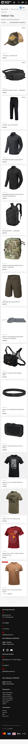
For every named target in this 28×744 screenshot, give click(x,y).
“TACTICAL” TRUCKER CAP (9, 56)
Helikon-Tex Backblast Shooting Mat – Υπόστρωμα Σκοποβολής (13, 337)
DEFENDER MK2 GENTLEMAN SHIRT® (12, 160)
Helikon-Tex (4, 53)
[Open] (14, 2)
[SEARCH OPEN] (19, 2)
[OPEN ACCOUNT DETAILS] (26, 2)
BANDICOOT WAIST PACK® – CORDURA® (13, 90)
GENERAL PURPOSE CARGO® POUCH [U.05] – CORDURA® (12, 266)
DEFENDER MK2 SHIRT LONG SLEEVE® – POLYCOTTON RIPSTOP (13, 195)
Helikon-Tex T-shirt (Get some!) (11, 519)
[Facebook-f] (3, 650)
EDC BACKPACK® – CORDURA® (11, 231)
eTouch (10, 728)
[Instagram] (7, 650)
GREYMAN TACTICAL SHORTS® (11, 302)
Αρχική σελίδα (4, 9)
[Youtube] (11, 650)
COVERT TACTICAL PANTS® (10, 125)
